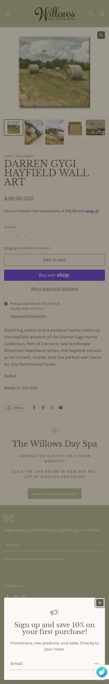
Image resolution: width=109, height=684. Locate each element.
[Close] (100, 602)
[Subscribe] (96, 663)
